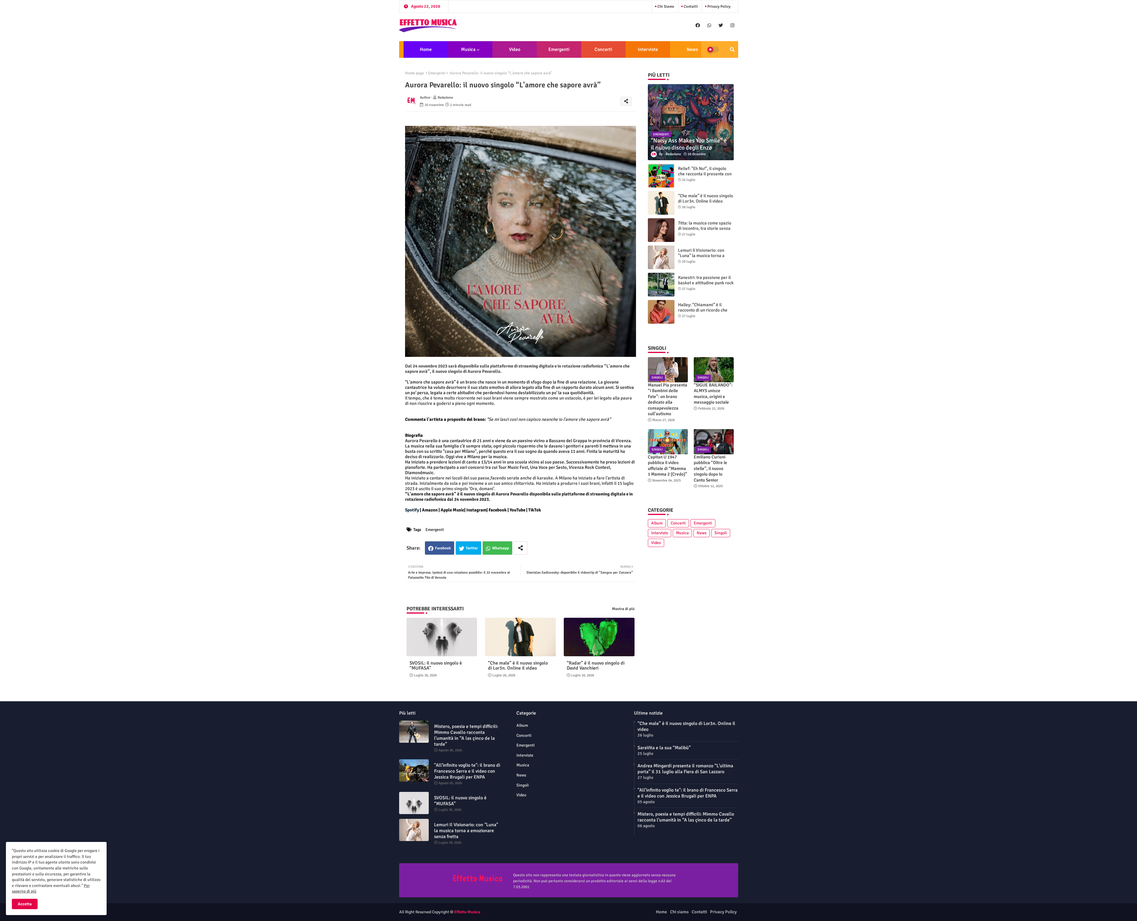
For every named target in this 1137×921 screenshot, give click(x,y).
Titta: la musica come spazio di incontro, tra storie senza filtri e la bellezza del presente (704, 231)
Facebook (443, 548)
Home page (414, 73)
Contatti (690, 6)
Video (514, 49)
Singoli (720, 532)
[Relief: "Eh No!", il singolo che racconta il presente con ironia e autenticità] (661, 175)
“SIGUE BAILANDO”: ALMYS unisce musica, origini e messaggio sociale (713, 393)
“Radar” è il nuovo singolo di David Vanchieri (595, 666)
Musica (468, 49)
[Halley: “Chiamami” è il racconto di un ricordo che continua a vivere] (661, 312)
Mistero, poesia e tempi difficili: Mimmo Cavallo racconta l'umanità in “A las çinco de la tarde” (466, 735)
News (692, 49)
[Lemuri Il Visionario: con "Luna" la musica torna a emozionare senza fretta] (661, 257)
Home (426, 49)
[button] (732, 49)
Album (657, 523)
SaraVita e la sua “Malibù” (664, 748)
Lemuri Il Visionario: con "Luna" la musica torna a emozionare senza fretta (701, 256)
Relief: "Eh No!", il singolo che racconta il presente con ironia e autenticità (705, 174)
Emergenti (558, 49)
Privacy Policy (718, 6)
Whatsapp (500, 548)
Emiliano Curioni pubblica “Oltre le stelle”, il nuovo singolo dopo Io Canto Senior (710, 468)
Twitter (472, 548)
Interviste (648, 49)
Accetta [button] (25, 903)
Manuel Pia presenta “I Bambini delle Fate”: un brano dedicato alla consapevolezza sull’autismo (667, 399)
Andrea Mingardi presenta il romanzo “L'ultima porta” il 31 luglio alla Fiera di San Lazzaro (685, 769)
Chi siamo (665, 6)
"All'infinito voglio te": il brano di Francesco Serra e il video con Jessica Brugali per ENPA (467, 771)
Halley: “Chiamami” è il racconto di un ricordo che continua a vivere (703, 310)
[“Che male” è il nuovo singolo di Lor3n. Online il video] (661, 203)
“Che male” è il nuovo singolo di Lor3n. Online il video (518, 666)
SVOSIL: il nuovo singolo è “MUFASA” (435, 666)
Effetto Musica (467, 911)
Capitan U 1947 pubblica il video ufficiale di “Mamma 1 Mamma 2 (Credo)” (667, 465)
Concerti (603, 49)
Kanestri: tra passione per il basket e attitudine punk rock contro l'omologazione (706, 283)
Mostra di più (623, 608)
